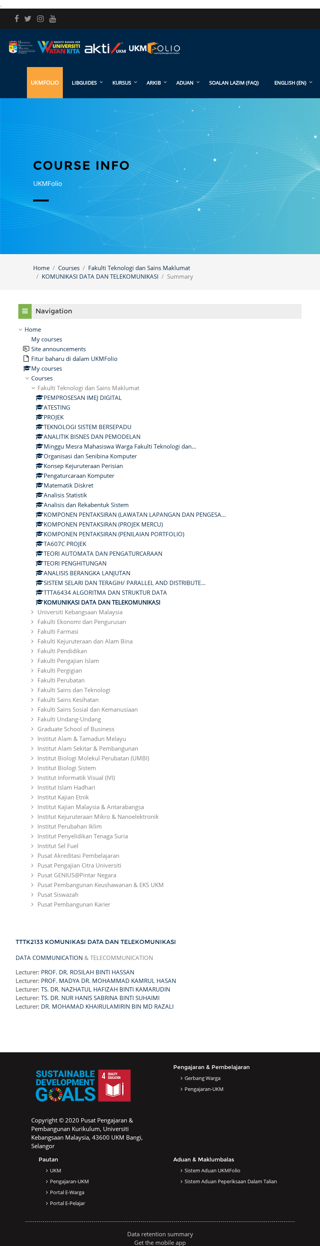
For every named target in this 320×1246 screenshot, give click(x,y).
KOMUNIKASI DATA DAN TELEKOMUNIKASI (100, 276)
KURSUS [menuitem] (121, 82)
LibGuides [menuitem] (84, 82)
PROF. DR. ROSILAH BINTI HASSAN (87, 972)
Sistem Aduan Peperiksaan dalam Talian (231, 1181)
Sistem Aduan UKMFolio (212, 1170)
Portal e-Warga (67, 1192)
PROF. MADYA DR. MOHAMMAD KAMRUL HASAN (108, 980)
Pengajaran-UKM (204, 1088)
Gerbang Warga (202, 1078)
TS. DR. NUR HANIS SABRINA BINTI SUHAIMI (100, 998)
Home (41, 268)
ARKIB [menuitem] (154, 82)
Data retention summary (160, 1234)
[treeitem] (160, 616)
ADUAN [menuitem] (185, 82)
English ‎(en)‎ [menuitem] (290, 82)
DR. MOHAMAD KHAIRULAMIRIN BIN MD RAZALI (107, 1006)
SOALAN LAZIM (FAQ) (234, 82)
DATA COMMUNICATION (49, 957)
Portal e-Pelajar (67, 1203)
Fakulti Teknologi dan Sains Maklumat (139, 268)
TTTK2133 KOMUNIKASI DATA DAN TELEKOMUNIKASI (96, 942)
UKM (55, 1170)
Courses (69, 268)
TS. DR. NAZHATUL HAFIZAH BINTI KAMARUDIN (105, 989)
